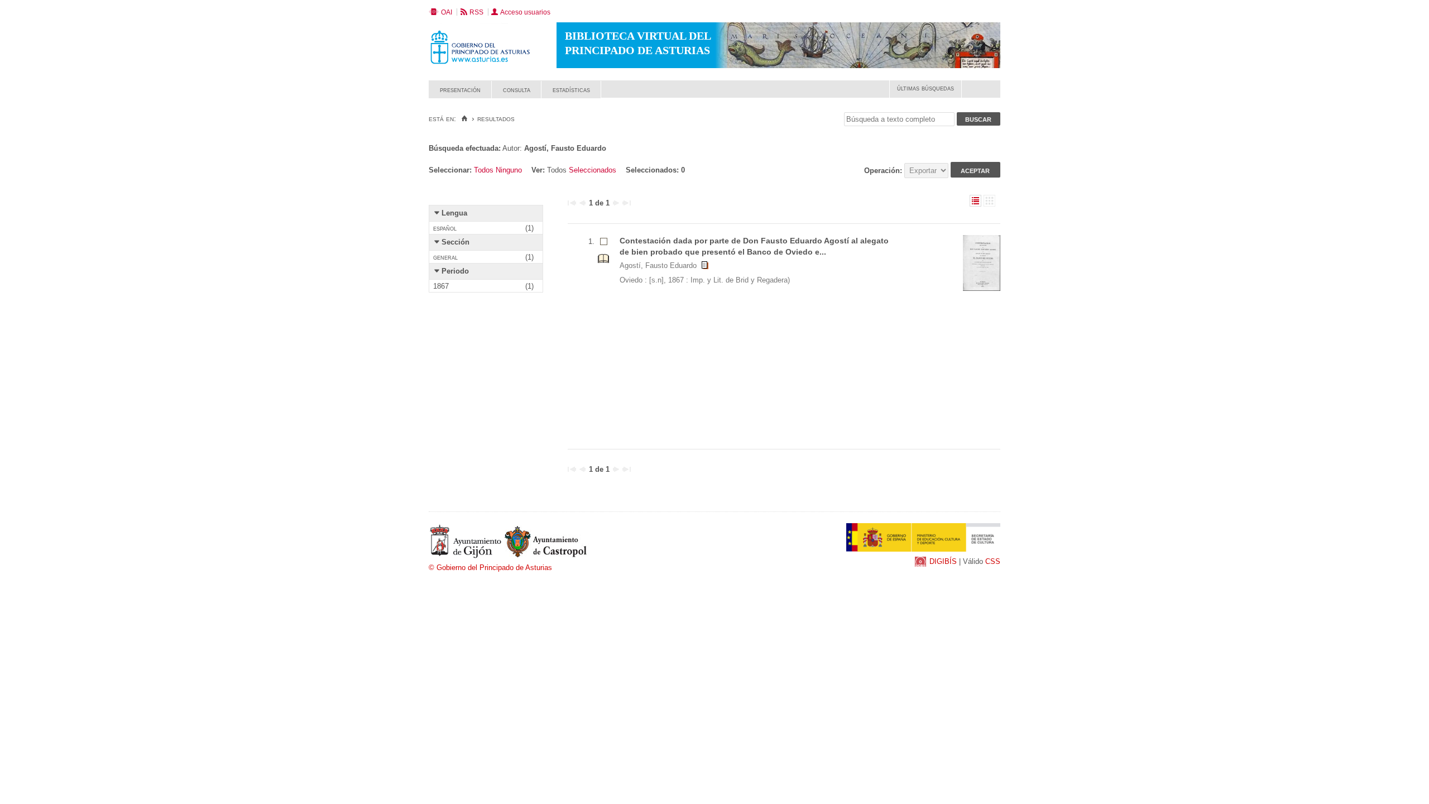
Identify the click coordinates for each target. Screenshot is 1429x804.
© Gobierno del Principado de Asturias (490, 567)
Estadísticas (571, 89)
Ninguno (509, 170)
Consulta (516, 89)
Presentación (460, 89)
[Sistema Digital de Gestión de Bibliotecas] (981, 95)
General (445, 257)
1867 (441, 286)
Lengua (454, 213)
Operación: (884, 170)
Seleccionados (592, 170)
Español (445, 228)
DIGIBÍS (943, 561)
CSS (992, 561)
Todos (483, 170)
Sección (455, 242)
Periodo (455, 271)
